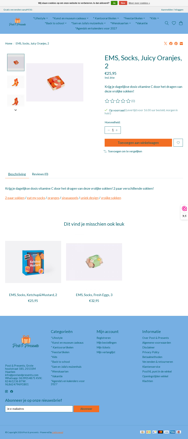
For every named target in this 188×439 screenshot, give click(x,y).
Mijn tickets (103, 347)
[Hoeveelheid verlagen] (108, 130)
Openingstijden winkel (155, 376)
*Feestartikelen (60, 352)
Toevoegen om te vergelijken (125, 151)
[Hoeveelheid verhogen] (116, 130)
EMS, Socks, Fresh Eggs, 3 (94, 295)
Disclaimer (148, 347)
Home (8, 43)
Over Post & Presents (155, 337)
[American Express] (172, 432)
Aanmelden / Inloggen (172, 9)
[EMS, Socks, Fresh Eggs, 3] (94, 262)
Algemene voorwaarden (156, 342)
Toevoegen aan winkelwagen (138, 143)
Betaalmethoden (152, 357)
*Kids (54, 357)
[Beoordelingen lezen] (118, 101)
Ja (114, 3)
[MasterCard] (160, 432)
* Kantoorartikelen (62, 347)
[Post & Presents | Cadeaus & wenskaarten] (17, 23)
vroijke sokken (111, 198)
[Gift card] (178, 432)
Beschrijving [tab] (17, 174)
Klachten (147, 381)
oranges (53, 198)
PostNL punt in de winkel (157, 371)
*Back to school (60, 361)
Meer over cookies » (139, 3)
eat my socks (36, 198)
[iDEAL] (148, 432)
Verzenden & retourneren (157, 361)
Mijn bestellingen (107, 342)
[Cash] (142, 432)
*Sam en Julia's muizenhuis (66, 366)
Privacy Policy (150, 352)
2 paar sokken (15, 198)
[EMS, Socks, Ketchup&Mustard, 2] (33, 262)
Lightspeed (57, 432)
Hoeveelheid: (112, 122)
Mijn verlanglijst (106, 352)
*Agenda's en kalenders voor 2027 (96, 28)
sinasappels (70, 198)
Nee (123, 3)
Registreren (104, 337)
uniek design (90, 198)
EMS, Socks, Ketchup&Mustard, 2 (33, 295)
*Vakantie (141, 23)
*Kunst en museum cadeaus (67, 342)
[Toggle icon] (166, 23)
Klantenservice (151, 366)
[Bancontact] (154, 432)
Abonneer (86, 408)
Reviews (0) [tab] (40, 174)
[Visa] (166, 432)
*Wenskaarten (59, 371)
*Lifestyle (57, 337)
